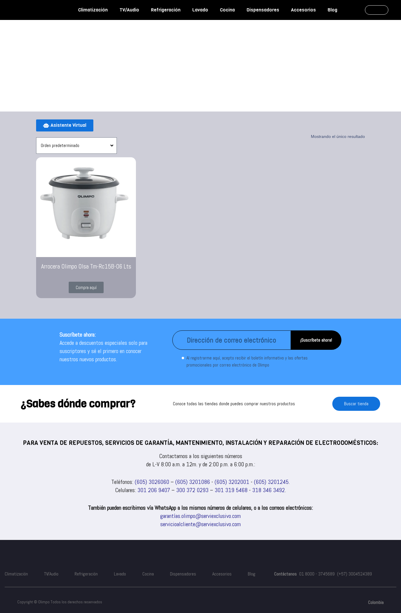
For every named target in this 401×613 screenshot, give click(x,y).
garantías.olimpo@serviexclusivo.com (200, 516)
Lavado (200, 10)
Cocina (227, 10)
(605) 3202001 (232, 482)
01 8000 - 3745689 (317, 574)
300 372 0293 (192, 490)
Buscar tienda (356, 404)
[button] (86, 287)
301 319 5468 (231, 490)
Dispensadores (263, 10)
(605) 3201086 (192, 482)
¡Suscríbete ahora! (316, 340)
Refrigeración (166, 10)
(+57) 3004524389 (354, 574)
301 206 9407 (153, 490)
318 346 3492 (268, 490)
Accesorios (303, 10)
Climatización (93, 10)
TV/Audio (129, 10)
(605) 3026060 (152, 482)
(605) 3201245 (271, 482)
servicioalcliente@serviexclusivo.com (200, 524)
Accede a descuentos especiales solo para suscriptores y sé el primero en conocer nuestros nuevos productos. (103, 351)
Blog (332, 10)
